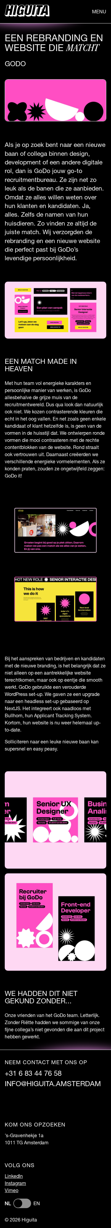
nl (8, 1203)
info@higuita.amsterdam (53, 1083)
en (36, 1203)
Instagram (15, 1183)
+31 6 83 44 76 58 (33, 1073)
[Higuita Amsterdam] (27, 11)
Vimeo (11, 1190)
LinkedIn (14, 1176)
